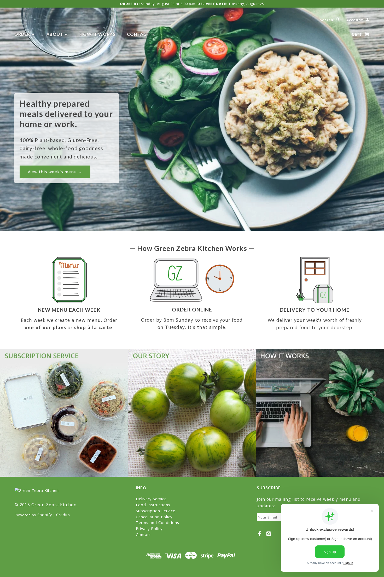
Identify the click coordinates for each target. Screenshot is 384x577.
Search (326, 19)
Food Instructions (153, 504)
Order (22, 34)
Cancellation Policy (154, 516)
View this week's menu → (55, 172)
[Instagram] (268, 533)
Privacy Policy (149, 528)
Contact (139, 34)
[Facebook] (259, 533)
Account (354, 19)
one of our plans (45, 327)
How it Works (97, 34)
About (55, 34)
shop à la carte (93, 327)
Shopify (44, 514)
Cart (357, 34)
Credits (63, 514)
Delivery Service (151, 498)
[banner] (37, 490)
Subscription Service (155, 510)
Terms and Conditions (157, 522)
